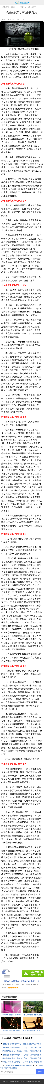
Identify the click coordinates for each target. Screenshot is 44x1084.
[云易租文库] (22, 2)
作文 (22, 7)
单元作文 (32, 7)
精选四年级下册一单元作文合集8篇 (19, 1066)
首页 (13, 7)
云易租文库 (18, 1081)
